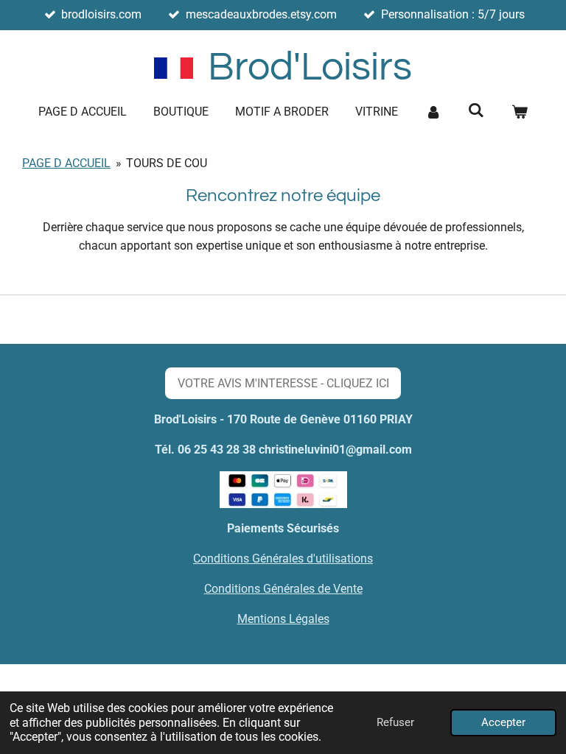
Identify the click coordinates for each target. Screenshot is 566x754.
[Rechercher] (476, 110)
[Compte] (433, 112)
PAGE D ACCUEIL (66, 163)
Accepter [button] (503, 722)
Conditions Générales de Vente (283, 589)
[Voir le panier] (519, 112)
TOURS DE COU (166, 163)
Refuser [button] (395, 722)
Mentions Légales (283, 619)
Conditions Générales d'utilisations (283, 559)
